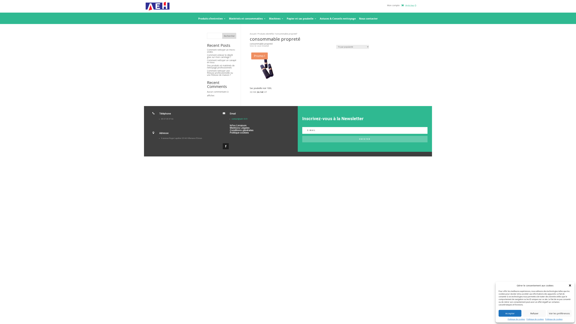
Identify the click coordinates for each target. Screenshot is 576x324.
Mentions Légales (240, 127)
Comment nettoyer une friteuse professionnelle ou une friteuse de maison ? (220, 72)
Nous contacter (368, 19)
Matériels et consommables (246, 19)
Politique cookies (239, 132)
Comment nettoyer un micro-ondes (221, 50)
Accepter (510, 313)
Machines (274, 19)
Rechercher (229, 35)
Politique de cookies (516, 319)
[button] (570, 285)
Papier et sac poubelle (300, 19)
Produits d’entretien (210, 19)
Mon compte (393, 5)
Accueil (253, 33)
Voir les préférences (559, 313)
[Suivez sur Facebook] (226, 146)
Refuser (534, 313)
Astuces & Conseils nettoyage (338, 19)
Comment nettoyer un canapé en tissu (221, 61)
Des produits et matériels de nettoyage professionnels (221, 66)
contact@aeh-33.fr (240, 119)
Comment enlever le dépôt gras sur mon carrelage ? (220, 56)
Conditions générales (242, 130)
